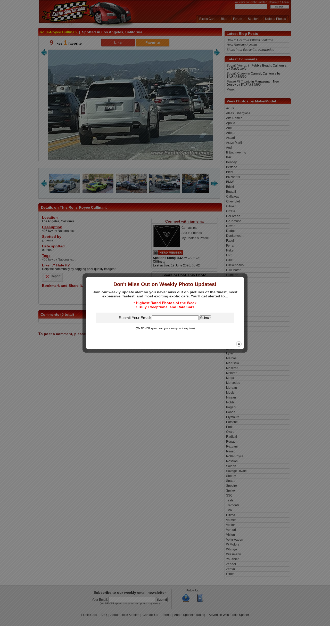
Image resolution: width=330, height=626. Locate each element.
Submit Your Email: (135, 317)
